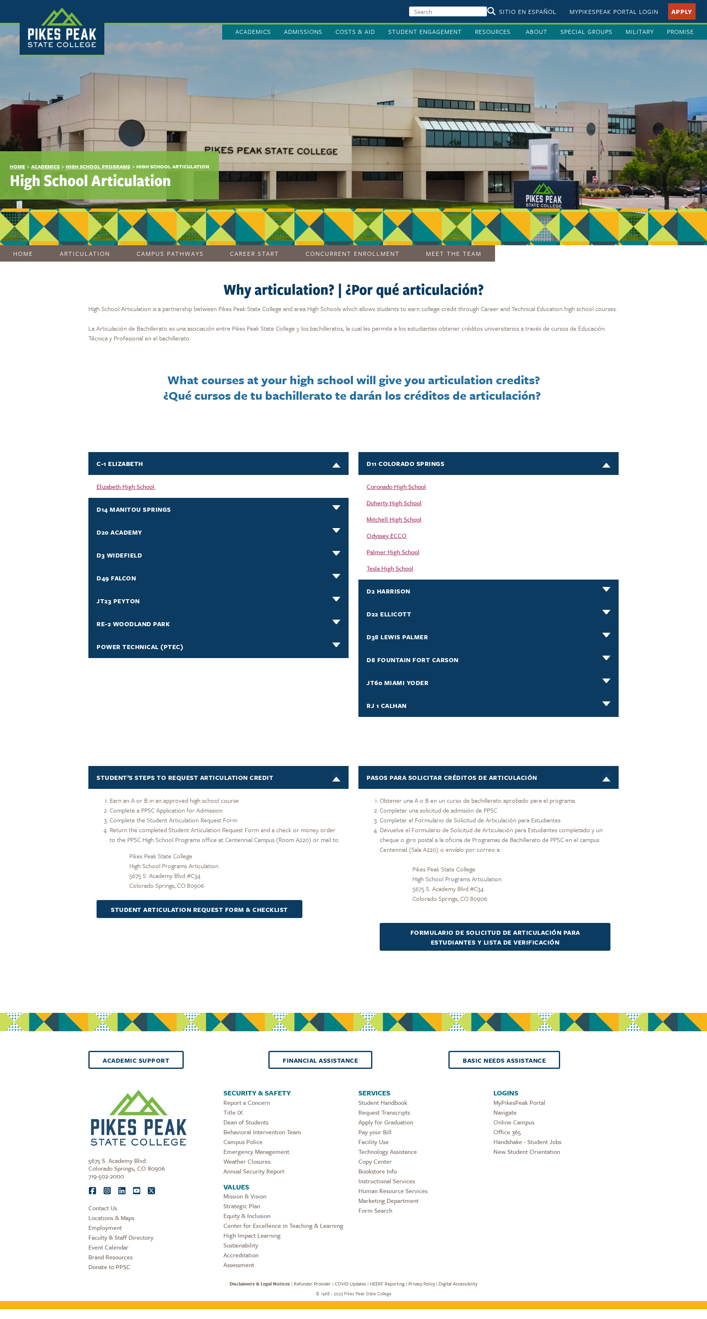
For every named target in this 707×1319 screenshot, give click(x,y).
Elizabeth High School (126, 486)
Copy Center (375, 1161)
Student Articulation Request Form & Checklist (199, 909)
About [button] (536, 31)
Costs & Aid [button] (355, 31)
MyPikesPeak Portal (519, 1102)
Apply (681, 11)
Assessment (238, 1264)
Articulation (85, 253)
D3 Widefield (119, 555)
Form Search (375, 1210)
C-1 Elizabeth (120, 463)
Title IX (233, 1112)
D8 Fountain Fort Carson (413, 659)
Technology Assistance (387, 1151)
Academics (45, 166)
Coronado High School (396, 486)
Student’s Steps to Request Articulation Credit (185, 777)
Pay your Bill (375, 1131)
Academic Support (136, 1060)
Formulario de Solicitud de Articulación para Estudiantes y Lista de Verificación (495, 937)
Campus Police (243, 1141)
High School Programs (98, 166)
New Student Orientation (526, 1151)
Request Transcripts (384, 1112)
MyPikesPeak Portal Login (614, 11)
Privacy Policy (421, 1283)
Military (640, 31)
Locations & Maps (111, 1217)
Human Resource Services (393, 1190)
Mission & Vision (244, 1195)
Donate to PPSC (109, 1266)
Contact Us (102, 1207)
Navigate (505, 1112)
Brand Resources (110, 1256)
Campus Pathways (170, 253)
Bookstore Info (377, 1171)
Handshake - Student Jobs (527, 1141)
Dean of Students (245, 1121)
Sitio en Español (527, 11)
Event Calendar (108, 1247)
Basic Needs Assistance (504, 1060)
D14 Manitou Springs (134, 509)
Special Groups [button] (586, 31)
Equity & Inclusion (246, 1215)
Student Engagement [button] (425, 31)
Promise (680, 31)
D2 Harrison (388, 591)
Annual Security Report (253, 1171)
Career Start (254, 253)
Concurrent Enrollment (353, 253)
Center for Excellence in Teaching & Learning (283, 1225)
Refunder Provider (312, 1283)
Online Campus (513, 1121)
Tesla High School (390, 568)
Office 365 (507, 1131)
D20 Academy (119, 532)
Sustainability (240, 1245)
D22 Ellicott (389, 613)
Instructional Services (386, 1180)
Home (17, 166)
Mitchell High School (394, 519)
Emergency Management (256, 1151)
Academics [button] (253, 31)
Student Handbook (382, 1102)
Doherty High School (394, 502)
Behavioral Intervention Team (262, 1131)
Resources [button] (494, 31)
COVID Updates (350, 1283)
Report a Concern (246, 1102)
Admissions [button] (303, 31)
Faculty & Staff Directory (120, 1237)
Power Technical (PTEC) (140, 646)
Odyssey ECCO (387, 535)
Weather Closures (246, 1161)
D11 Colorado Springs (405, 463)
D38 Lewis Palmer (397, 636)
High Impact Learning (252, 1235)
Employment (105, 1227)
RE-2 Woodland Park (133, 623)
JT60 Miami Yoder (397, 682)
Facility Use (373, 1141)
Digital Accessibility (458, 1283)
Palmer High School (393, 551)
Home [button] (23, 253)
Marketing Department (388, 1200)
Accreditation (241, 1254)
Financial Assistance (320, 1060)
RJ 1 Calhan (387, 705)
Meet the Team (454, 253)
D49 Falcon (116, 577)
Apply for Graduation (385, 1121)
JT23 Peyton (118, 600)
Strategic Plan (241, 1205)
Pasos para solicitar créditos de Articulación (452, 777)
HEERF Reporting (387, 1283)
